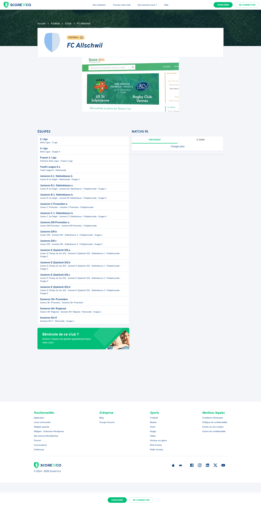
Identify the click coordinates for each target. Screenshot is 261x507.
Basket (153, 422)
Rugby (153, 431)
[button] (177, 146)
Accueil (41, 23)
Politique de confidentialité (214, 422)
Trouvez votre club (121, 5)
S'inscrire (223, 5)
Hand (152, 427)
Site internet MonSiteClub (46, 436)
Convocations (40, 445)
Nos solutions (99, 5)
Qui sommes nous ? (147, 5)
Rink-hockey (156, 445)
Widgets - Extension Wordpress (49, 431)
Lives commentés (42, 422)
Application (39, 417)
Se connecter (247, 5)
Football (55, 23)
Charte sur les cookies (213, 427)
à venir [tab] (201, 140)
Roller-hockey (156, 449)
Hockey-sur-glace (158, 440)
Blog (101, 417)
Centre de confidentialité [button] (214, 431)
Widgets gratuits (41, 427)
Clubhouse (39, 449)
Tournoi (37, 440)
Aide (166, 5)
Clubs (68, 23)
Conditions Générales (212, 417)
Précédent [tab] (155, 140)
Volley (153, 436)
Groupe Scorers (107, 422)
